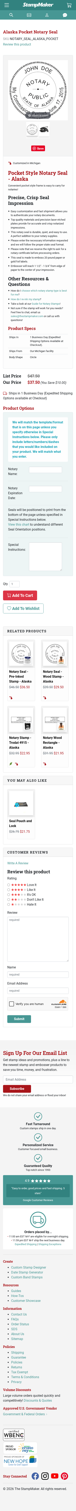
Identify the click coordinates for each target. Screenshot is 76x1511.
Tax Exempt (19, 1372)
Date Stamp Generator (27, 1272)
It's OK (31, 895)
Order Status (20, 1324)
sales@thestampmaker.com (27, 316)
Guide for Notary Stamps (45, 303)
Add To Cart (22, 595)
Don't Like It (35, 899)
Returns (16, 1367)
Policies (16, 1362)
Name (11, 967)
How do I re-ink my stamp (25, 299)
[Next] (64, 90)
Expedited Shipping (25, 1244)
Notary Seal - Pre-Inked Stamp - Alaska (20, 676)
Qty (5, 584)
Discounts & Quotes (38, 1400)
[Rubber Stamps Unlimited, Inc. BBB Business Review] (33, 1435)
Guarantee (18, 1357)
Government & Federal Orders (24, 1414)
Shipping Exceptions (49, 1244)
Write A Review (17, 863)
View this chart (18, 524)
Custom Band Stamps (27, 1277)
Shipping (17, 1352)
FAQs (15, 1319)
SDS (14, 1329)
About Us (17, 1334)
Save (40, 148)
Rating (12, 878)
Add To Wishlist (25, 608)
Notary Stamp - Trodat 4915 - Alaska (20, 742)
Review (12, 913)
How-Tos (17, 1296)
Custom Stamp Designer (28, 1267)
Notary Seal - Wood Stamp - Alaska (53, 676)
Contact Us (19, 1314)
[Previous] (11, 90)
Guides (16, 1291)
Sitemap (17, 1339)
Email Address (17, 983)
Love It (31, 885)
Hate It (31, 904)
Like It (30, 890)
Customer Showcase (26, 1300)
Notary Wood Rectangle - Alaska (52, 742)
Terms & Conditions (25, 1377)
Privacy (16, 1382)
